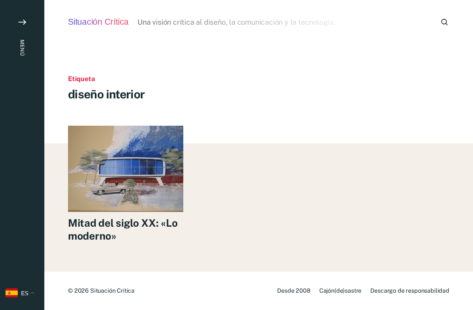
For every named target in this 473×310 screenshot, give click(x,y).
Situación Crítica (98, 22)
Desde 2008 (293, 290)
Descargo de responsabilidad (409, 290)
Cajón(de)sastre (340, 290)
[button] (22, 155)
